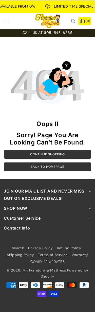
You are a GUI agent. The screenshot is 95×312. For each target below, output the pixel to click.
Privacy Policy (40, 248)
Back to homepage (47, 167)
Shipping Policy (20, 255)
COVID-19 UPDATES (47, 261)
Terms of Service (53, 255)
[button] (9, 21)
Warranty (80, 255)
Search (18, 248)
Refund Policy (69, 248)
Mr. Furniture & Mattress (44, 270)
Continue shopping (47, 154)
